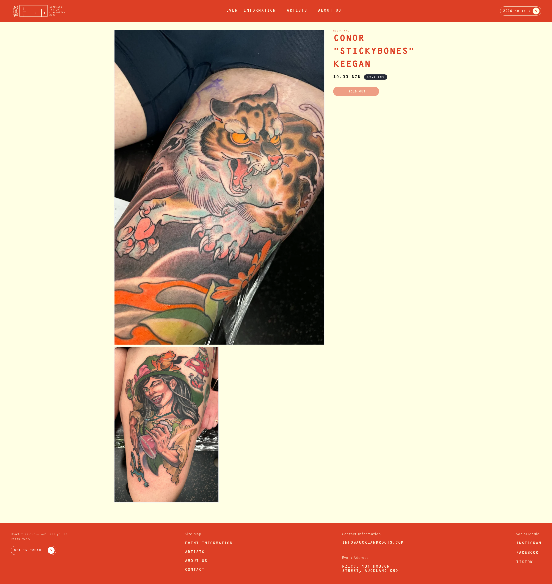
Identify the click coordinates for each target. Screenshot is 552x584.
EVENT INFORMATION (251, 11)
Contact (194, 570)
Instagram (528, 543)
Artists (297, 11)
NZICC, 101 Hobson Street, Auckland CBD (370, 569)
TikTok (524, 562)
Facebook (527, 553)
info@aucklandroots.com (373, 543)
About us (329, 11)
